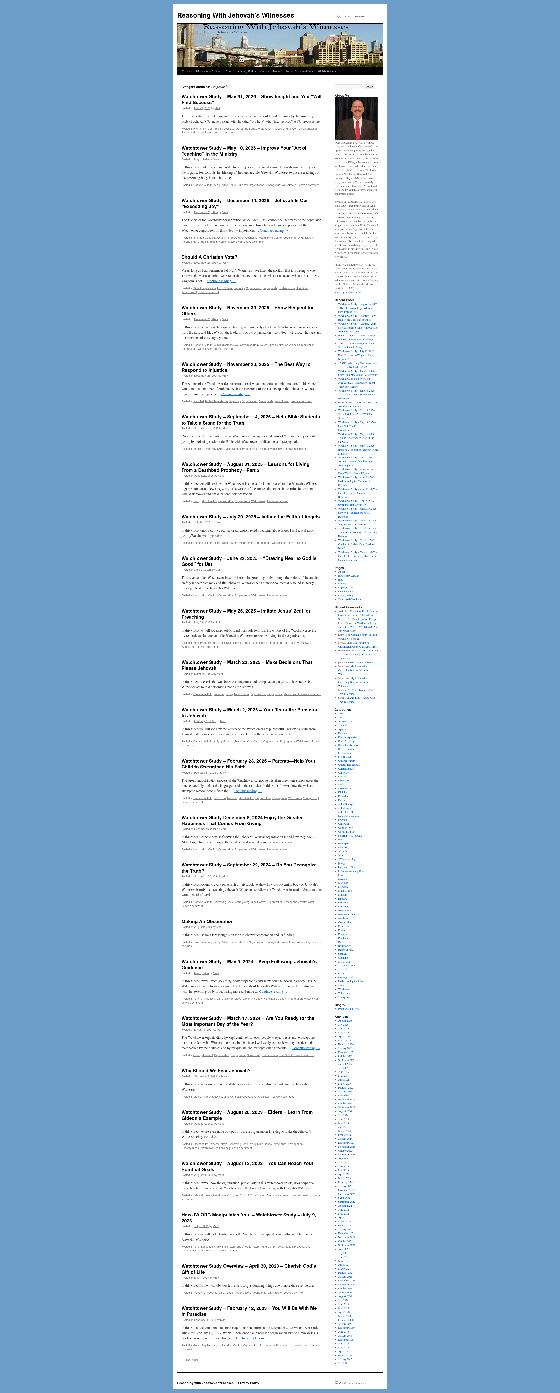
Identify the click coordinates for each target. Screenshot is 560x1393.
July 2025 (343, 1067)
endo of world (345, 812)
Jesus (230, 741)
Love (340, 875)
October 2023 (345, 1150)
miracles (342, 898)
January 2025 (345, 1091)
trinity (341, 973)
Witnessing (278, 542)
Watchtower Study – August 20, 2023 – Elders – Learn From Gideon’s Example (247, 1115)
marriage (342, 878)
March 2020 (344, 1316)
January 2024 (345, 1138)
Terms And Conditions (300, 71)
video (341, 985)
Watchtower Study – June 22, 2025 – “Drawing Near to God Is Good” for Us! (249, 561)
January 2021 (345, 1276)
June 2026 (343, 1028)
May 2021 (343, 1260)
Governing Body (245, 128)
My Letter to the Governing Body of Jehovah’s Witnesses (353, 670)
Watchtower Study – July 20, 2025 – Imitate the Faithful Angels (251, 516)
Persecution (344, 926)
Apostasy (210, 237)
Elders (197, 1096)
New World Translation (350, 914)
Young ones (310, 798)
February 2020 (346, 1319)
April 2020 (344, 1312)
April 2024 (344, 1127)
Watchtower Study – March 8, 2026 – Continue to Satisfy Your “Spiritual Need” (357, 544)
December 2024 (346, 1095)
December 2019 (346, 1327)
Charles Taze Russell (349, 764)
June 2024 (343, 1119)
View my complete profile (348, 292)
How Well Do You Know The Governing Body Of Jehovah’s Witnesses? (358, 654)
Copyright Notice (270, 71)
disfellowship (221, 542)
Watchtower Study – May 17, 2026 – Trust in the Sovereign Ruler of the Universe (357, 437)
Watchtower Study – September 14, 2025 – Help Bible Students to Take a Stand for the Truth (251, 419)
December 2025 (346, 1052)
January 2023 (345, 1186)
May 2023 (343, 1170)
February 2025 (346, 1087)
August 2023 (345, 1158)
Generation (344, 823)
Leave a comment (224, 132)
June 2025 (343, 1071)
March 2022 (344, 1221)
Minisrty (243, 185)
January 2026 (345, 1048)
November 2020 (346, 1284)
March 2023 (344, 1178)
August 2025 (345, 1064)
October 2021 (345, 1241)
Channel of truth (202, 185)
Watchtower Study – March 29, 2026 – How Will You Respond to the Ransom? (358, 512)
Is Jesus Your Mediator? (360, 662)
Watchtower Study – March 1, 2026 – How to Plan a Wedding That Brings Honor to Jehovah (357, 556)
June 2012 (343, 1343)
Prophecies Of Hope (348, 1008)
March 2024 (344, 1130)
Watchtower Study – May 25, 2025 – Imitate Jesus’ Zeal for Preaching (246, 613)
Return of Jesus (346, 949)
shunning (343, 957)
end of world (244, 1246)
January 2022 (345, 1229)
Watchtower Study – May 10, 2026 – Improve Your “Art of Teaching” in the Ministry (244, 150)
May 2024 (343, 1123)
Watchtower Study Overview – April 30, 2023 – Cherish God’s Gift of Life (249, 1268)
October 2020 (345, 1288)
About (229, 71)
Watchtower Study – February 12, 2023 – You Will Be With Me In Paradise (249, 1311)
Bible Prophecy (202, 642)
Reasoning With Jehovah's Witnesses (235, 14)
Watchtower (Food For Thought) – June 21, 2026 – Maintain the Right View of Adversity (356, 382)
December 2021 (346, 1233)
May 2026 (343, 1032)
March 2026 (344, 1040)
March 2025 (344, 1083)
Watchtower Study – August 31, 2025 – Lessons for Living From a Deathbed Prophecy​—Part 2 (246, 467)
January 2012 (345, 1359)
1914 (196, 998)
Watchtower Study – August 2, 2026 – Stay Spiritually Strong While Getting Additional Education (358, 327)
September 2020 (346, 1292)
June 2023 (343, 1166)
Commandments (346, 768)
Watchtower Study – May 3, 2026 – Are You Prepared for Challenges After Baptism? (356, 461)
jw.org (280, 128)
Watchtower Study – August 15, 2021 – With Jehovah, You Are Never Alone (358, 626)
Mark (217, 108)
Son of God (253, 1055)
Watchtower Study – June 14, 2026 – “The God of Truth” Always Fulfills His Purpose (357, 394)
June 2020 (343, 1304)
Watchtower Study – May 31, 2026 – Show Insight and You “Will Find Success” (252, 99)
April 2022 (344, 1217)
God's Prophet (345, 827)
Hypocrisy (235, 401)
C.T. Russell (208, 998)
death (341, 784)
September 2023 (346, 1154)
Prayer (341, 930)
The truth (263, 448)
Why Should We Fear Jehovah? (216, 1070)
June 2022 (343, 1209)
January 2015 (345, 1335)
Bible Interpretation (204, 288)
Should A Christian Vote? (209, 257)
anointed (198, 237)
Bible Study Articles (208, 71)
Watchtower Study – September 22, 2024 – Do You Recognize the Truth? (249, 867)
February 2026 (346, 1044)
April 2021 (344, 1264)
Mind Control (293, 128)
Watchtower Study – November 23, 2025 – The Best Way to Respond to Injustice (246, 367)
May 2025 (343, 1075)
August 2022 (345, 1205)
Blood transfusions (348, 745)
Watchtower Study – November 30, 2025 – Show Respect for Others (248, 310)
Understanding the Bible (212, 241)
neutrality (239, 288)
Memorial (207, 1055)
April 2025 (344, 1079)
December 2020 (346, 1280)
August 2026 (345, 1020)
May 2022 (343, 1213)
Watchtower (205, 132)
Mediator (240, 741)
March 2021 (344, 1268)
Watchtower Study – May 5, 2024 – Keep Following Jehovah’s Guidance (249, 964)
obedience (290, 237)
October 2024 (345, 1103)
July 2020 (343, 1300)
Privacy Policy (247, 71)
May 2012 (343, 1347)
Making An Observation (208, 921)
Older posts (190, 1360)
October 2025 (345, 1056)
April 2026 (344, 1036)
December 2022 (346, 1190)
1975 (196, 1246)
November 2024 (346, 1099)
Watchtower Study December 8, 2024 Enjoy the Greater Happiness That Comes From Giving (242, 820)
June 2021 (343, 1256)
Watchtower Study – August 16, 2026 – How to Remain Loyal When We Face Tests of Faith (357, 307)
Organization (310, 128)
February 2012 (346, 1355)
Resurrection (344, 945)
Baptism (198, 448)
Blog (340, 579)
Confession (344, 772)
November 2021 (346, 1237)
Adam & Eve (345, 721)
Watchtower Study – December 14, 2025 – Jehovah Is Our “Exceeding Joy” (245, 203)
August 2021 (345, 1249)
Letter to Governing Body (351, 871)
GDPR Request (328, 71)
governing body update (350, 835)
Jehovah (198, 1195)
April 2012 (344, 1351)
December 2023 (346, 1142)
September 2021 (346, 1245)
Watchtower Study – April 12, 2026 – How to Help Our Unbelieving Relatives (357, 493)
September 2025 (346, 1060)
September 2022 (346, 1201)
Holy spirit (220, 741)
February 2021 (346, 1272)
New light (343, 906)
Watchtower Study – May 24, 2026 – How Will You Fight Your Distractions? (357, 426)
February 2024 (346, 1134)
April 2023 (344, 1174)
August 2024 (345, 1111)
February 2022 (346, 1225)
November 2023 (346, 1146)
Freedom (219, 694)
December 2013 (346, 1339)
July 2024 (343, 1115)
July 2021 (343, 1253)
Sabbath (342, 953)
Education (220, 798)
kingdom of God (222, 1195)
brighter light (200, 128)
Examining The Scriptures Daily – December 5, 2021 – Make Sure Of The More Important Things (357, 615)
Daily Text (343, 780)
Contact (187, 71)
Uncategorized (190, 1148)
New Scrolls (344, 910)
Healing (342, 839)
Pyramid (342, 941)
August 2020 (345, 1296)
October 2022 (345, 1197)
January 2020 (345, 1323)
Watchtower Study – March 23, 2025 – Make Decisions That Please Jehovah (247, 665)
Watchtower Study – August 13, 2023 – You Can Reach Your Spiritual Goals (247, 1166)
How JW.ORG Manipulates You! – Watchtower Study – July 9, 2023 (249, 1217)
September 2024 (346, 1107)
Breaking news (346, 749)
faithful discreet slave (222, 128)
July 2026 (343, 1024)
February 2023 (346, 1182)
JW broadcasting (266, 128)
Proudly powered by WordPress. (356, 1382)
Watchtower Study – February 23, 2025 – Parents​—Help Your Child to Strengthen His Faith (248, 763)
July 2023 (343, 1162)
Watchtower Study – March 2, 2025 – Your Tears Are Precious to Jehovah (249, 712)
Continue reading (274, 230)
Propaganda (189, 132)
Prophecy (343, 938)
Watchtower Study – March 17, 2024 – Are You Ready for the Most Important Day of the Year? (248, 1021)
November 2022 (346, 1193)
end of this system (223, 642)
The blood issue (346, 965)
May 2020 (343, 1308)
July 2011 (343, 1363)
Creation (342, 776)
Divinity (342, 792)
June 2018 (343, 1331)
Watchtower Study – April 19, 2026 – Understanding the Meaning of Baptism (357, 481)
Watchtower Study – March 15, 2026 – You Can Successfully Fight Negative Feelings (358, 532)
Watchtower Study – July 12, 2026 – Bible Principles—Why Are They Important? (357, 355)
